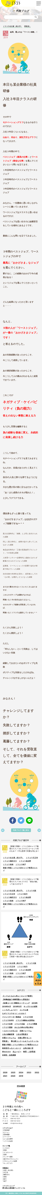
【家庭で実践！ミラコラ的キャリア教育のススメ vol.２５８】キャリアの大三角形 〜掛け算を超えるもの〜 (24, 954)
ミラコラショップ (8, 1186)
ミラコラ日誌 (19, 1024)
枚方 (5, 1179)
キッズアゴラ (8, 1163)
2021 (5, 1076)
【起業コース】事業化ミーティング (16, 1003)
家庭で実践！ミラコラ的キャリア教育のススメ (20, 1045)
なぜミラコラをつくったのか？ (14, 1013)
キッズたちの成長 (30, 1006)
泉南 (5, 1177)
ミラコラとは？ (7, 1128)
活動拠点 (5, 1168)
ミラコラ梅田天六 (10, 861)
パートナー (7, 1137)
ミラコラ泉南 (8, 864)
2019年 (35, 1003)
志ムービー (17, 1052)
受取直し (27, 26)
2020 (13, 1076)
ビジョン (7, 1132)
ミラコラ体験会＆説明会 (25, 1020)
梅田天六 (7, 1174)
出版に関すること (25, 1038)
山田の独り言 (28, 1048)
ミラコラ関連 (32, 1024)
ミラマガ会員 (8, 1141)
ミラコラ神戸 (21, 864)
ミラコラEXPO (8, 1020)
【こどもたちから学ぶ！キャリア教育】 (17, 996)
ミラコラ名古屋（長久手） (12, 26)
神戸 (5, 1181)
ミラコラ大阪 (31, 891)
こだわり (7, 1148)
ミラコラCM (28, 1017)
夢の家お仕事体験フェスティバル (13, 1188)
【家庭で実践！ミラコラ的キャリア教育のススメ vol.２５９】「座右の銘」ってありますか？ (24, 881)
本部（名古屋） (9, 1170)
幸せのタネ (6, 1052)
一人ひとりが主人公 (10, 1031)
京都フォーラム (26, 1031)
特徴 (5, 1150)
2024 (21, 1072)
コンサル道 (24, 1010)
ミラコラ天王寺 (32, 858)
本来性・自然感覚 (9, 1055)
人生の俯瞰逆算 (8, 1034)
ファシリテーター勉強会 (11, 1017)
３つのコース (8, 1152)
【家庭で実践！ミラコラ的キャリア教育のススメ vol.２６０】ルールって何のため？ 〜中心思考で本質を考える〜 (24, 848)
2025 (13, 1072)
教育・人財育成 (29, 1052)
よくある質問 (8, 1139)
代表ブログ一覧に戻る (21, 830)
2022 (37, 1072)
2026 (5, 1072)
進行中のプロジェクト (11, 1159)
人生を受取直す (22, 1034)
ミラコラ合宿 (7, 1024)
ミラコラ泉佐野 (25, 861)
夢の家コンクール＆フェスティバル (25, 1041)
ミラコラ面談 (7, 1027)
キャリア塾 (6, 1146)
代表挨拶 (7, 1130)
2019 (21, 1076)
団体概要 (7, 1134)
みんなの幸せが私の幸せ (23, 1027)
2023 (29, 1072)
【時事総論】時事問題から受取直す (16, 999)
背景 (5, 1154)
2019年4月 (6, 1006)
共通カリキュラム (9, 1038)
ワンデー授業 (8, 1157)
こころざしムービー (10, 1010)
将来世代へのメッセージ (11, 1048)
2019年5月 (17, 1006)
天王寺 (6, 1172)
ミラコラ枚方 (22, 894)
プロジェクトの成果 (10, 1161)
